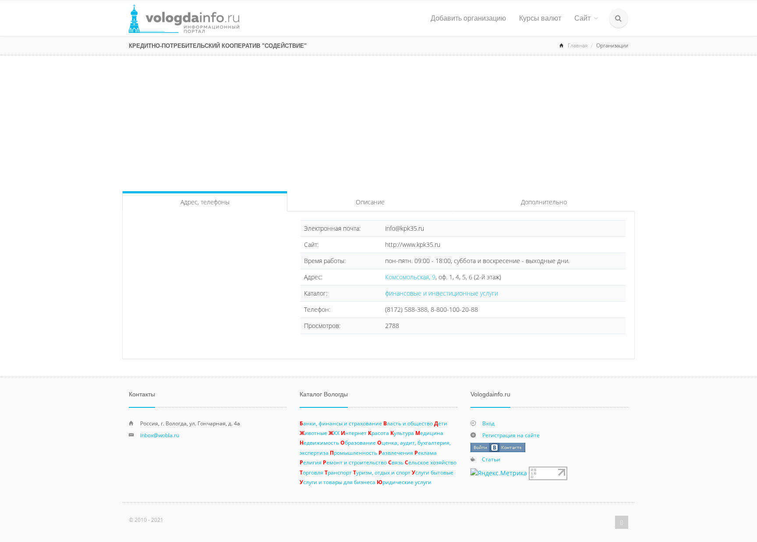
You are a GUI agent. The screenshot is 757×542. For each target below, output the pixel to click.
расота (378, 432)
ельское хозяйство (430, 462)
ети (440, 423)
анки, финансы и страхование (341, 423)
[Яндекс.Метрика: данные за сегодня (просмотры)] (498, 473)
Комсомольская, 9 (410, 277)
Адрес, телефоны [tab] (205, 202)
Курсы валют (540, 18)
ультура (402, 432)
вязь (395, 462)
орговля (311, 472)
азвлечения (395, 452)
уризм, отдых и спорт (381, 472)
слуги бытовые (432, 472)
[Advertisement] (378, 121)
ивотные (313, 432)
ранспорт (338, 472)
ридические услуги (404, 481)
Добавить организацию (468, 18)
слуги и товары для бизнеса (337, 481)
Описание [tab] (370, 202)
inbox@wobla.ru (159, 435)
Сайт (582, 18)
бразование (358, 442)
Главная (577, 45)
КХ (334, 432)
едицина (429, 432)
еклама (425, 452)
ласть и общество (408, 423)
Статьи (491, 459)
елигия (311, 462)
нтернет (354, 432)
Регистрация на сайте (511, 435)
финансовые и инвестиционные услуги (441, 293)
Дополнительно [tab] (544, 202)
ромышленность (353, 452)
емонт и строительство (355, 462)
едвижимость (319, 442)
